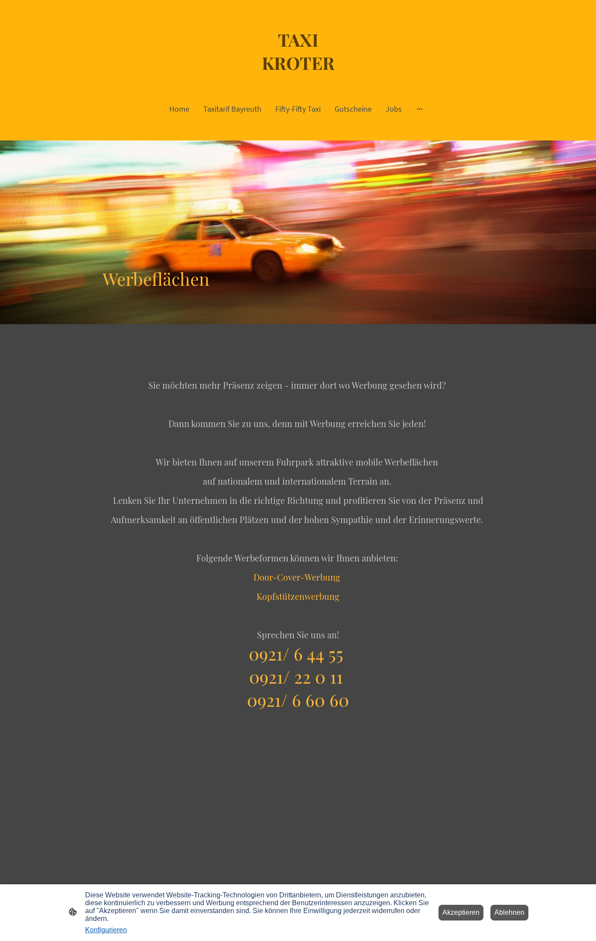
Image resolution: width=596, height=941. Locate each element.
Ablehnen (509, 912)
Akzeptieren (461, 912)
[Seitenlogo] (298, 78)
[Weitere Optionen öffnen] (420, 109)
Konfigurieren (106, 930)
